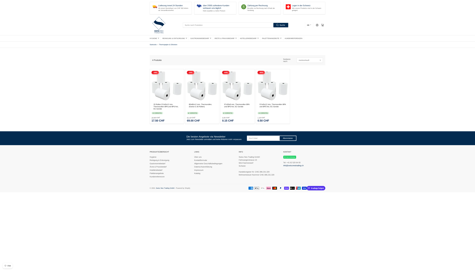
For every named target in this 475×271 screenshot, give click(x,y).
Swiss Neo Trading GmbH (165, 188)
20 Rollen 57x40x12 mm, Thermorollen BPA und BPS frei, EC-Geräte (166, 106)
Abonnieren (288, 138)
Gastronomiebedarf (199, 38)
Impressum (198, 170)
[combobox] (236, 25)
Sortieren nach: (286, 60)
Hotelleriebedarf (248, 38)
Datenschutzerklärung (203, 167)
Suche (282, 25)
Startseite (153, 44)
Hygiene (153, 38)
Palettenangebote (270, 38)
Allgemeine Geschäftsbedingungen (208, 163)
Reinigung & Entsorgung (173, 38)
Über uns (198, 157)
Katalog (197, 173)
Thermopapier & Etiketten (168, 44)
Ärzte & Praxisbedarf (224, 38)
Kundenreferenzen (293, 38)
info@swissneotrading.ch (293, 165)
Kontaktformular (200, 160)
